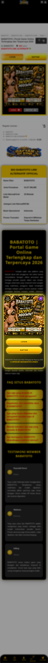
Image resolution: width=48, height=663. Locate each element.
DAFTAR (24, 350)
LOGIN (24, 342)
